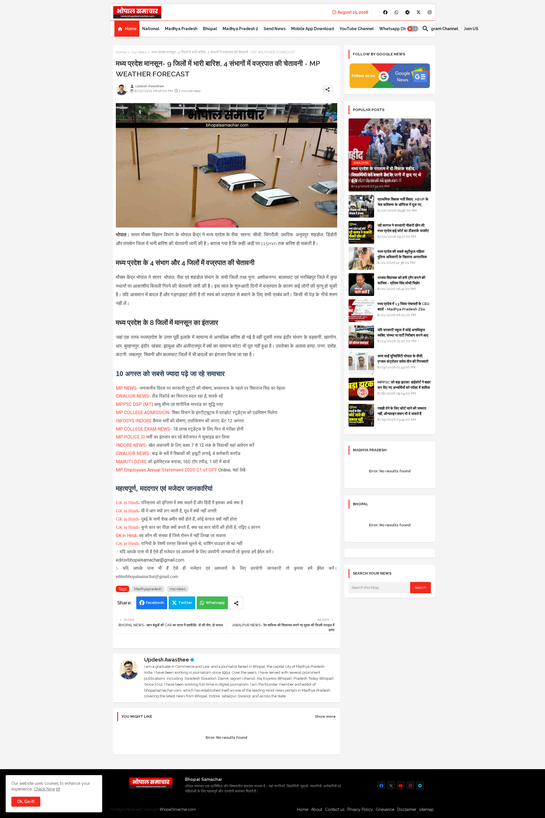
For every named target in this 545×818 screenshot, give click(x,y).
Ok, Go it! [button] (26, 801)
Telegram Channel (440, 28)
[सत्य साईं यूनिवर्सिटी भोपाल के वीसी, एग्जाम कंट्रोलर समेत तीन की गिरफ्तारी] (361, 363)
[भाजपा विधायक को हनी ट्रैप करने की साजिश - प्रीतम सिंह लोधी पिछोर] (361, 284)
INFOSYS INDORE (134, 420)
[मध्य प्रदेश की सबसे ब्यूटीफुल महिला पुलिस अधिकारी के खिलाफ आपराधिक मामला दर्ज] (361, 258)
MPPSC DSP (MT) (134, 404)
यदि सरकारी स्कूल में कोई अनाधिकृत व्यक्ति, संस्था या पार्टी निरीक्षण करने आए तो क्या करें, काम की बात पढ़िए (403, 335)
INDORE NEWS (131, 445)
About (316, 809)
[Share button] (236, 602)
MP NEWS (126, 388)
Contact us (335, 809)
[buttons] (385, 12)
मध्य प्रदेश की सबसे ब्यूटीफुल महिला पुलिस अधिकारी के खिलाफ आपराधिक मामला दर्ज (402, 256)
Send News (275, 28)
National (150, 28)
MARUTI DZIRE (132, 461)
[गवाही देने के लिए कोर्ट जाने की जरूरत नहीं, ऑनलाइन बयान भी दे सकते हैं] (361, 415)
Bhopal (210, 28)
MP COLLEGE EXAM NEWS (143, 429)
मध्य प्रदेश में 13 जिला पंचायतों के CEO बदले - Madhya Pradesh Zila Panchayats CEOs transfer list (403, 312)
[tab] (126, 29)
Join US (471, 28)
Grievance (385, 809)
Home (131, 28)
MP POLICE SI (131, 437)
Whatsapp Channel (397, 28)
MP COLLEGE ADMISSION (142, 412)
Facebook (155, 602)
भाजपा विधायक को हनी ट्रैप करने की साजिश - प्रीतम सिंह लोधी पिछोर (401, 280)
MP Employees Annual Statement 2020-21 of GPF (166, 470)
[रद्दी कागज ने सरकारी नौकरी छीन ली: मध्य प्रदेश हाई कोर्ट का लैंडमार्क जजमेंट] (361, 232)
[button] (412, 29)
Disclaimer (406, 809)
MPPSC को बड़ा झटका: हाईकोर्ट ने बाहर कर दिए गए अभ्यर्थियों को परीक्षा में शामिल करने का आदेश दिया (404, 387)
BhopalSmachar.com (178, 809)
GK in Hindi (127, 502)
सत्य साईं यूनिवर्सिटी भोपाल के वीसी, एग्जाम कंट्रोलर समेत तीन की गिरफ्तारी (403, 358)
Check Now (44, 789)
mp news (139, 52)
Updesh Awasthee (166, 660)
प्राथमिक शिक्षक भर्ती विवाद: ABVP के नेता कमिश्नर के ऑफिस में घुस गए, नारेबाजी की (403, 204)
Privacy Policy (360, 809)
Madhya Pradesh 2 (240, 28)
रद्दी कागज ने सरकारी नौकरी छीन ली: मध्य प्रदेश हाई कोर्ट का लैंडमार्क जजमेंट (403, 228)
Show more (325, 716)
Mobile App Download (312, 28)
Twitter (185, 602)
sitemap (426, 809)
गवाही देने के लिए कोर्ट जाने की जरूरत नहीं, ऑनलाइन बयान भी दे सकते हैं (402, 411)
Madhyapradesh (148, 589)
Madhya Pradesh (181, 28)
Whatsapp (215, 602)
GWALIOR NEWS (132, 396)
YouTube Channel (356, 28)
